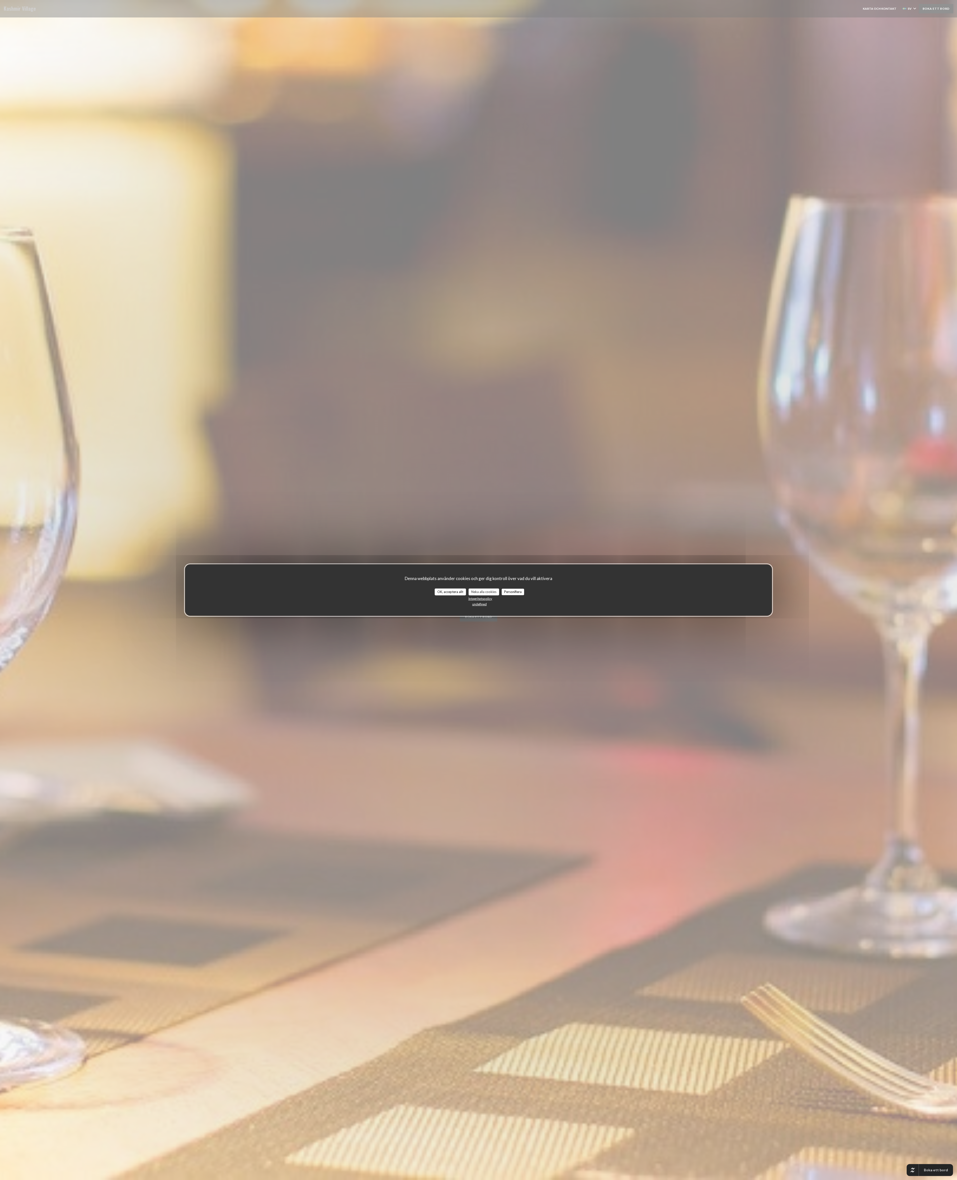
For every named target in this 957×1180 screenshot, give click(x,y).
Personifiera (513, 592)
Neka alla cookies (483, 592)
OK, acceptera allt (450, 592)
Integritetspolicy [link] (480, 598)
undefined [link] (479, 604)
